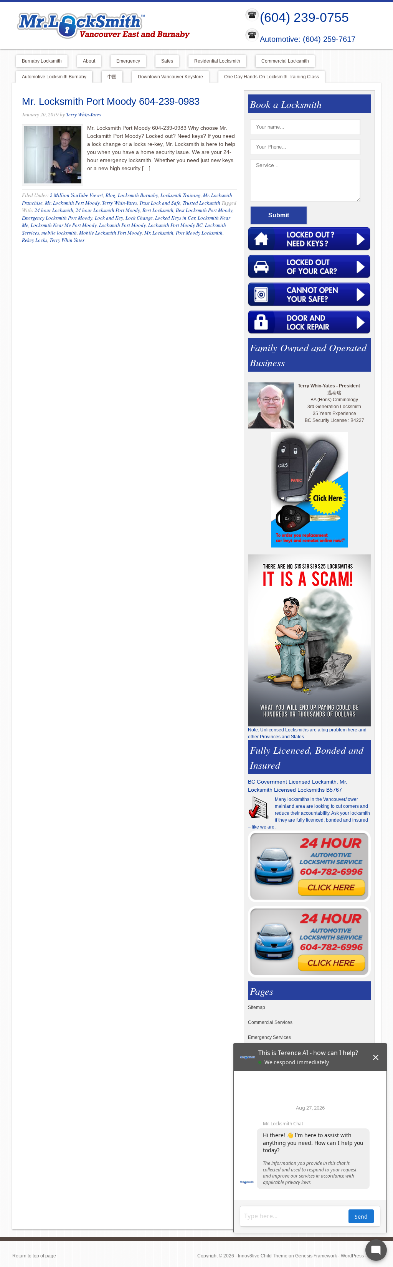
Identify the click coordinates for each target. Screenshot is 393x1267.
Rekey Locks (34, 240)
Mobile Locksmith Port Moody (110, 232)
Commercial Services (270, 1022)
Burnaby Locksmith (42, 61)
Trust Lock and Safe (159, 202)
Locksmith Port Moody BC (175, 225)
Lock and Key (109, 217)
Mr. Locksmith (158, 232)
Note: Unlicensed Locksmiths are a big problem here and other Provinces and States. (307, 733)
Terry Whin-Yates (83, 114)
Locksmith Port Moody (122, 225)
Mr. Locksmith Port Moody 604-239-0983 (111, 101)
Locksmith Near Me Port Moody (64, 225)
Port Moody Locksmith (199, 232)
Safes (167, 61)
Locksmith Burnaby (138, 195)
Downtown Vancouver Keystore (170, 76)
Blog (111, 195)
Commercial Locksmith (285, 61)
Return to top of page (34, 1256)
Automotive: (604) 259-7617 (307, 39)
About (89, 61)
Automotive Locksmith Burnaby (54, 76)
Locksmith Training (180, 195)
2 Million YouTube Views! (76, 195)
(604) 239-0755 (304, 17)
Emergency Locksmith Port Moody (57, 217)
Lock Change (139, 217)
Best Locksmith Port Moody (204, 210)
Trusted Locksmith (201, 202)
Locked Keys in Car (175, 217)
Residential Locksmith (217, 61)
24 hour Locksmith (54, 210)
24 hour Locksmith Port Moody (108, 210)
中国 (112, 76)
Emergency (128, 61)
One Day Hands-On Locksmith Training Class (271, 76)
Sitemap (256, 1007)
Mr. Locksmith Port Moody (72, 202)
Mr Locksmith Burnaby (122, 25)
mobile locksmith (59, 232)
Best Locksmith (157, 210)
